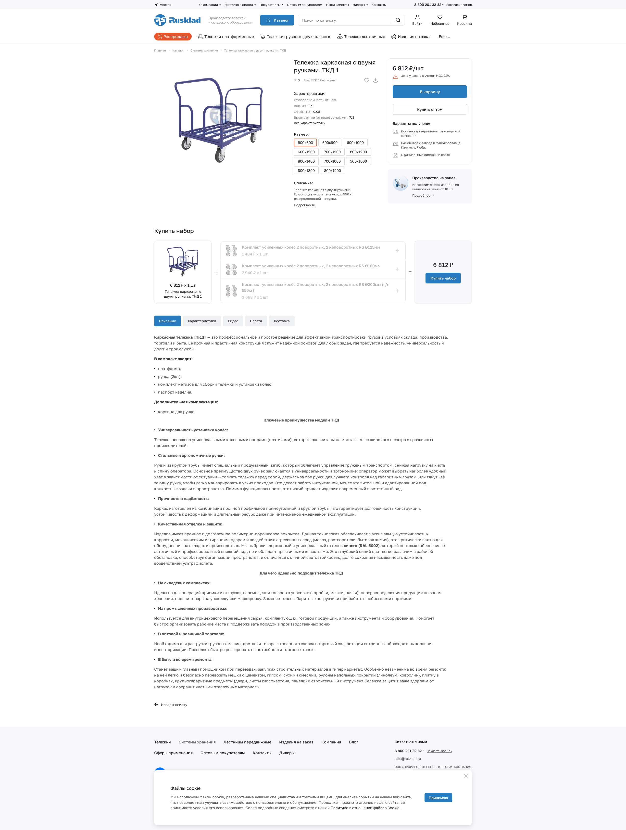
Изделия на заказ (296, 742)
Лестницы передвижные (247, 742)
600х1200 (306, 152)
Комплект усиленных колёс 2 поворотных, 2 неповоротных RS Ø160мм (311, 265)
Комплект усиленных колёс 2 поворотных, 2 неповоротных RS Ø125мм (311, 247)
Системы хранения (197, 742)
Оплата (256, 321)
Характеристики (202, 321)
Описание (167, 321)
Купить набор (443, 278)
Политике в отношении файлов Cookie (365, 807)
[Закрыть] (466, 776)
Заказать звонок (459, 5)
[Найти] (398, 20)
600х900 (330, 142)
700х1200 (332, 152)
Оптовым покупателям (222, 752)
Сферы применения (173, 752)
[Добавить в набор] (397, 250)
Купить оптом (429, 109)
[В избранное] (366, 80)
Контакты (262, 752)
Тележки (162, 742)
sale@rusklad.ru (408, 758)
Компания (331, 742)
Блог (353, 742)
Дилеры (287, 752)
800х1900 (332, 170)
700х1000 (332, 161)
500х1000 (358, 161)
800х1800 (306, 170)
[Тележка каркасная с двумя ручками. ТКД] (219, 123)
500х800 (305, 142)
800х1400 (306, 161)
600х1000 (355, 142)
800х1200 (358, 152)
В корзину (430, 91)
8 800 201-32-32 (427, 4)
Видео (233, 321)
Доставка (282, 321)
